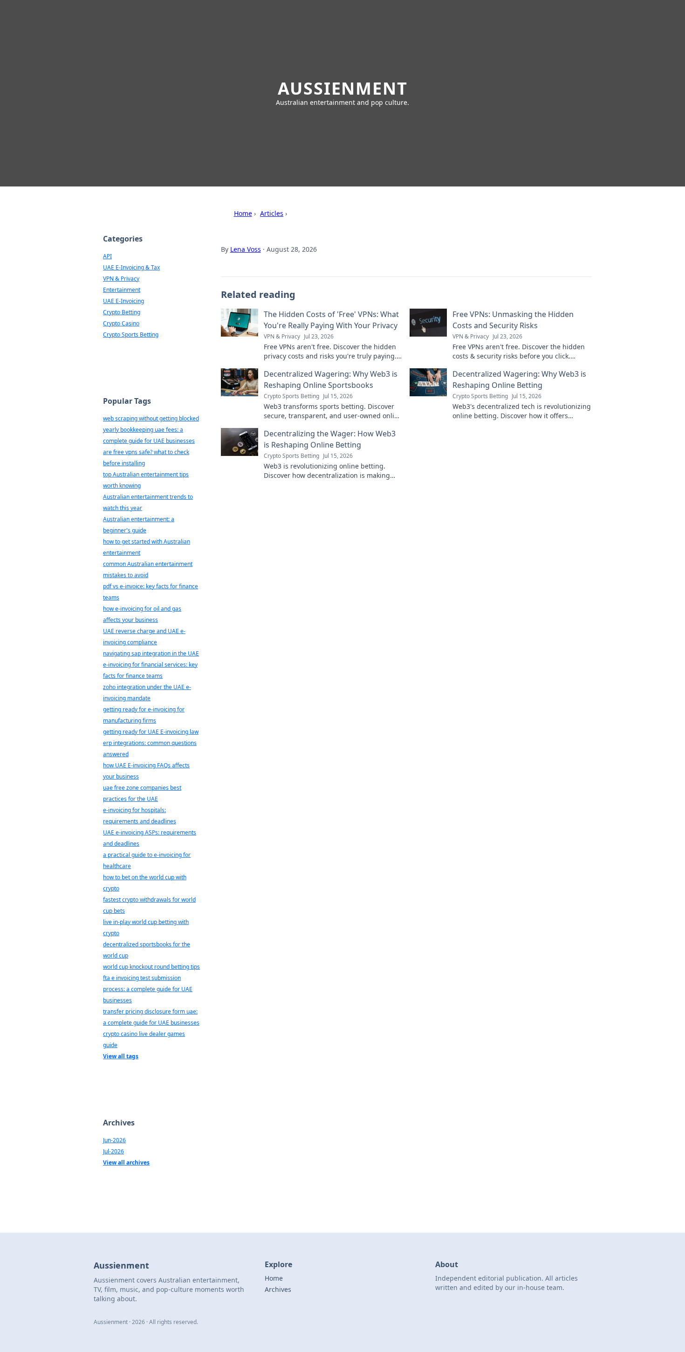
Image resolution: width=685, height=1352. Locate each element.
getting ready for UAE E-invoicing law (151, 732)
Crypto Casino (121, 323)
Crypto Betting (121, 312)
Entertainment (121, 290)
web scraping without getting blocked (151, 418)
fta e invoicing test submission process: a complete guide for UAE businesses (147, 989)
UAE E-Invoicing (123, 301)
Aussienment (343, 88)
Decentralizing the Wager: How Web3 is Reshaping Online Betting (330, 439)
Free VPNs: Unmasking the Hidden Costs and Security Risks (513, 320)
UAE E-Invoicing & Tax (131, 267)
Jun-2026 (114, 1140)
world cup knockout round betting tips (151, 967)
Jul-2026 (113, 1151)
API (107, 256)
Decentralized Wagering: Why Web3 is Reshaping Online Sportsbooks (330, 379)
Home (243, 213)
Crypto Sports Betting (130, 334)
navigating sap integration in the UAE (151, 653)
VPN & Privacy (121, 279)
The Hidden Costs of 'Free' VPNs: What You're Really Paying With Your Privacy (331, 320)
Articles (271, 213)
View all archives (126, 1162)
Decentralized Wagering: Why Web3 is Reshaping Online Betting (519, 379)
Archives (278, 1289)
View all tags (120, 1056)
